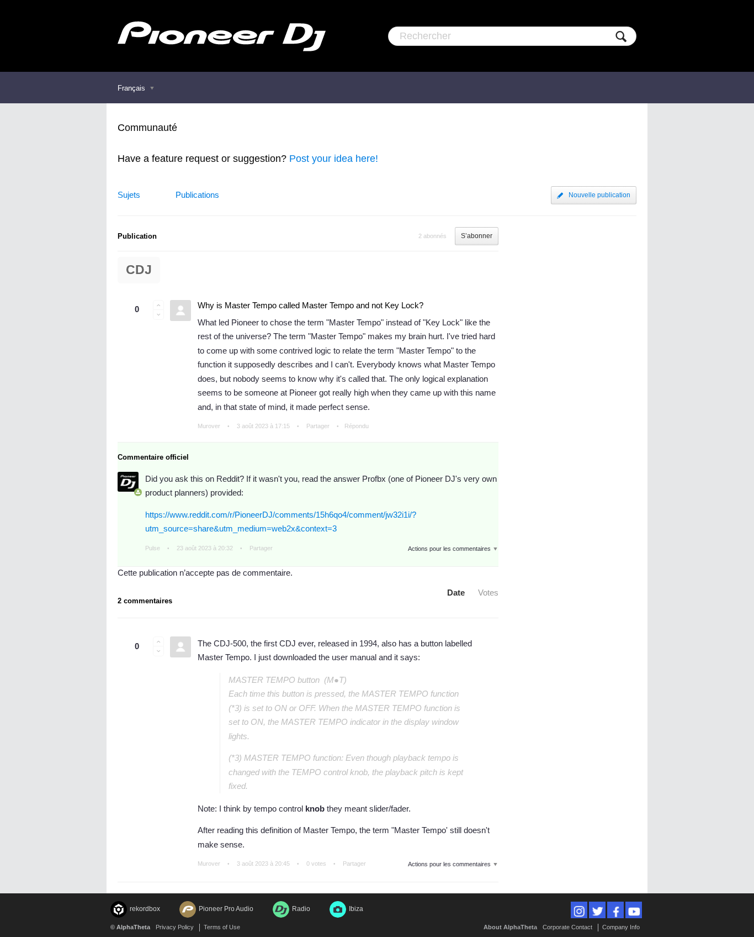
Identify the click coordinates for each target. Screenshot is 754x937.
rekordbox (145, 909)
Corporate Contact (567, 927)
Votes (488, 592)
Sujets (129, 194)
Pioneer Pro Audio (226, 909)
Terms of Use (222, 927)
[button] (158, 305)
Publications (197, 194)
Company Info (621, 927)
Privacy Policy (175, 927)
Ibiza (356, 909)
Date (456, 592)
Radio (301, 909)
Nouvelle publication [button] (599, 195)
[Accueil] (222, 36)
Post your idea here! (333, 158)
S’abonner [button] (476, 236)
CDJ (139, 270)
